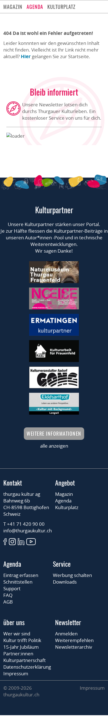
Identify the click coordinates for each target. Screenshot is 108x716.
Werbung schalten (72, 575)
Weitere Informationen (54, 433)
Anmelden (66, 633)
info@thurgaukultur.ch (27, 530)
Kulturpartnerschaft (24, 660)
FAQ (7, 595)
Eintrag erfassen (20, 575)
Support (11, 588)
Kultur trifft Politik (22, 640)
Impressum (15, 673)
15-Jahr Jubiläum (21, 647)
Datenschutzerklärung (27, 667)
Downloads (65, 582)
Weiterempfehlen (74, 640)
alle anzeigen (54, 446)
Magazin (12, 6)
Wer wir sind (16, 633)
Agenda (35, 6)
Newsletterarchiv (73, 647)
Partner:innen (18, 653)
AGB (8, 602)
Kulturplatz (61, 6)
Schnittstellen (17, 582)
